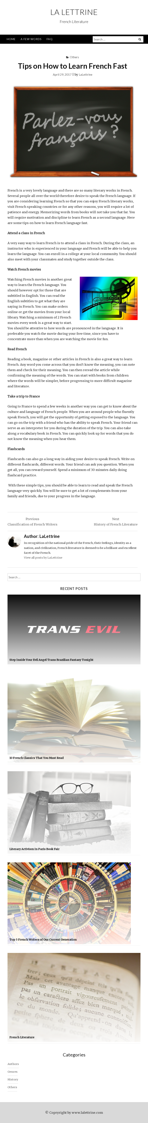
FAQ (50, 39)
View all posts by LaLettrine (43, 557)
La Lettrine (74, 12)
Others (74, 57)
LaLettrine (85, 74)
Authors (13, 1064)
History (13, 1079)
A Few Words (31, 39)
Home (11, 39)
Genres (13, 1071)
